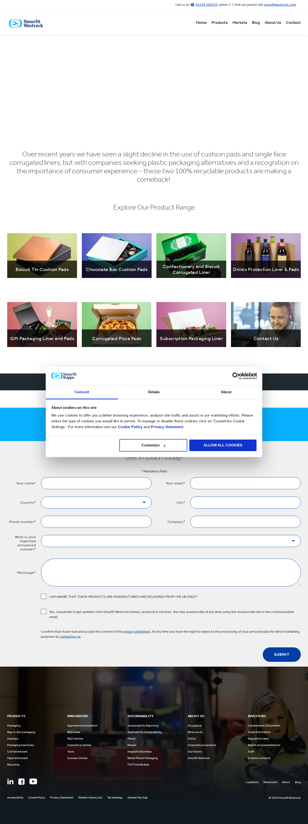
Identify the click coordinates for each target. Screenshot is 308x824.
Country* (28, 503)
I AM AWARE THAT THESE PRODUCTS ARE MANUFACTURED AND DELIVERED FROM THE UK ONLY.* (123, 597)
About (286, 782)
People (132, 745)
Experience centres (79, 745)
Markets (239, 22)
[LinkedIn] (10, 781)
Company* (176, 522)
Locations (252, 782)
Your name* (26, 483)
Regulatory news (258, 738)
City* (181, 503)
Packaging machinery (20, 745)
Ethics (192, 738)
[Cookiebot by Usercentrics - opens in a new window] (236, 376)
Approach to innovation (82, 725)
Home (201, 22)
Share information (259, 732)
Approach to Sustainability (145, 732)
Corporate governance (202, 745)
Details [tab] (154, 392)
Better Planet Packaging (143, 758)
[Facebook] (21, 782)
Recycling (13, 764)
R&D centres (75, 738)
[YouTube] (33, 781)
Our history (195, 751)
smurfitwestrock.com (280, 5)
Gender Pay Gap (138, 797)
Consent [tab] (82, 392)
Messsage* (26, 573)
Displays (12, 738)
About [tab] (226, 392)
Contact (293, 22)
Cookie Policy (130, 427)
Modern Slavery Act (90, 797)
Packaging (13, 725)
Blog (256, 22)
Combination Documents (264, 725)
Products (220, 22)
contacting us (70, 637)
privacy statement (136, 632)
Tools (70, 751)
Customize (150, 445)
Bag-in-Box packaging (21, 732)
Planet (132, 738)
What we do (195, 732)
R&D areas (73, 732)
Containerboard (17, 751)
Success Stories (77, 758)
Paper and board (17, 758)
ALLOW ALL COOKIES (223, 445)
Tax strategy (115, 797)
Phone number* (22, 522)
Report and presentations (264, 745)
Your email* (175, 483)
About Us (273, 22)
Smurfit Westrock (199, 758)
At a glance (195, 725)
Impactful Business (140, 751)
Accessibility (15, 797)
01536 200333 (207, 5)
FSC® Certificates (138, 764)
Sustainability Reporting (143, 725)
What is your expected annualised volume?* (25, 543)
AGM (251, 751)
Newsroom (270, 782)
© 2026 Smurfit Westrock (285, 797)
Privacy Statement (166, 427)
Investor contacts (259, 758)
